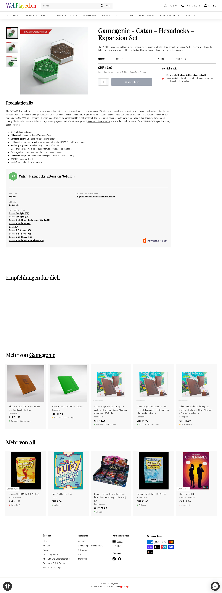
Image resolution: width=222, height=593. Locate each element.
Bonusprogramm (50, 554)
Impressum (82, 559)
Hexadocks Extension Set (98, 121)
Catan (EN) (14, 227)
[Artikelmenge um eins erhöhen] (107, 82)
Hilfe (45, 541)
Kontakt (46, 545)
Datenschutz (83, 550)
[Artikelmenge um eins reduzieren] (99, 82)
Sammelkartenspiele (38, 15)
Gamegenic (181, 59)
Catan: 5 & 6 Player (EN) (20, 237)
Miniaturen (89, 15)
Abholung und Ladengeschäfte (56, 559)
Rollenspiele (109, 15)
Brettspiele (13, 15)
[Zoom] (54, 60)
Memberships (146, 15)
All (32, 442)
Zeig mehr (180, 50)
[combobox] (77, 6)
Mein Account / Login (52, 567)
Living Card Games (66, 15)
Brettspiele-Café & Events (54, 563)
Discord (46, 550)
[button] (215, 586)
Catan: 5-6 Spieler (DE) (20, 230)
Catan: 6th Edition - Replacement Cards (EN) (29, 220)
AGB (80, 554)
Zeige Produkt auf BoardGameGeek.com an (95, 196)
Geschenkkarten (170, 15)
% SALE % (190, 15)
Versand (81, 541)
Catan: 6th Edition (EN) (20, 223)
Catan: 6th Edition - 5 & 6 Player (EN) (26, 240)
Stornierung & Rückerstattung (90, 545)
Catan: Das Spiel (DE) (19, 213)
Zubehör (128, 15)
